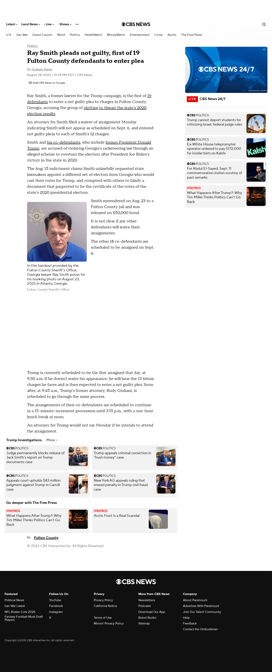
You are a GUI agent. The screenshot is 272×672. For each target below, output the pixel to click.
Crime (158, 35)
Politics (75, 35)
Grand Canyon (42, 35)
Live (49, 24)
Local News (30, 24)
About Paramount (195, 600)
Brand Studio (147, 617)
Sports (171, 35)
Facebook (56, 606)
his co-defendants (63, 142)
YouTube (55, 600)
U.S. (9, 35)
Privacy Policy (103, 600)
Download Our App (151, 612)
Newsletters (146, 600)
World (61, 35)
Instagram (56, 612)
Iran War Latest (15, 606)
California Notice (105, 606)
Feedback (190, 623)
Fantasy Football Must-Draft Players (24, 618)
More (51, 440)
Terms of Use (103, 617)
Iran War (22, 35)
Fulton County (46, 538)
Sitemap (144, 623)
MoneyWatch (116, 35)
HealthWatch (93, 35)
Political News (14, 600)
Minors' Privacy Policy (109, 623)
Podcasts (144, 606)
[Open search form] (264, 24)
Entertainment (140, 35)
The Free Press (191, 35)
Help (186, 617)
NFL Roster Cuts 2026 (20, 612)
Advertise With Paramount (201, 606)
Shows (65, 24)
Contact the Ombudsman (200, 629)
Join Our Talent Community (202, 612)
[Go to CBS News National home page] (136, 24)
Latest (11, 24)
